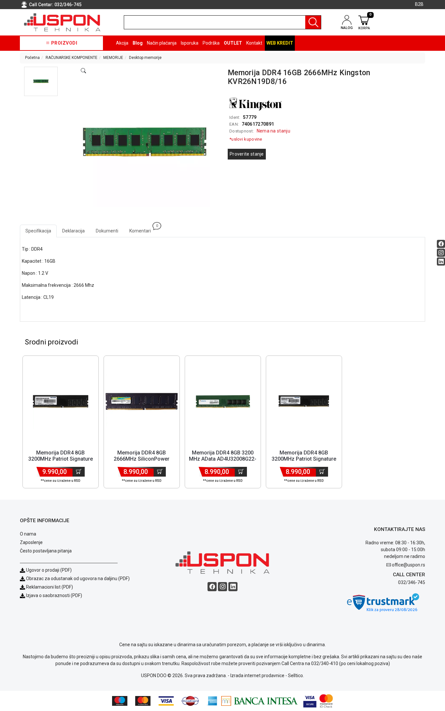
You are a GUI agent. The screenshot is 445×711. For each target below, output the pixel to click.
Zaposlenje (31, 542)
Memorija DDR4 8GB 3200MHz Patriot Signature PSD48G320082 (304, 459)
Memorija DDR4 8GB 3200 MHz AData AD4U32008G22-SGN (222, 459)
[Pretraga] (313, 22)
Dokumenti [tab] (107, 230)
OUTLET (233, 43)
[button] (41, 81)
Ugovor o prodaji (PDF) (48, 570)
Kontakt (254, 43)
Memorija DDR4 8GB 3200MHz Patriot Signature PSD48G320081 (60, 459)
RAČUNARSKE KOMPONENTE (71, 57)
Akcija (122, 43)
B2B (419, 4)
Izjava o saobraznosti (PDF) (54, 595)
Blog (138, 43)
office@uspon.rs (408, 564)
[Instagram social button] (441, 253)
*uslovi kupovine (245, 139)
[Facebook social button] (441, 244)
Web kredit (279, 43)
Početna (32, 57)
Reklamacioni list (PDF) (49, 587)
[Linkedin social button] (441, 262)
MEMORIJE (113, 57)
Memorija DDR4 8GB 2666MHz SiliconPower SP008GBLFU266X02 (141, 459)
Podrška (211, 43)
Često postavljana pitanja (46, 550)
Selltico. (296, 675)
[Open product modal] (83, 71)
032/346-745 (67, 4)
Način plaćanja (162, 43)
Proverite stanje (247, 154)
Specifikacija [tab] (38, 230)
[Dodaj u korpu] (79, 472)
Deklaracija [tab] (73, 230)
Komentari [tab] (142, 229)
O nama (28, 534)
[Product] (60, 401)
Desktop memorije (145, 57)
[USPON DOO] (62, 22)
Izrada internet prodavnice (257, 675)
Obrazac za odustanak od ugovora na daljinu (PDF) (78, 578)
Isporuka (189, 43)
